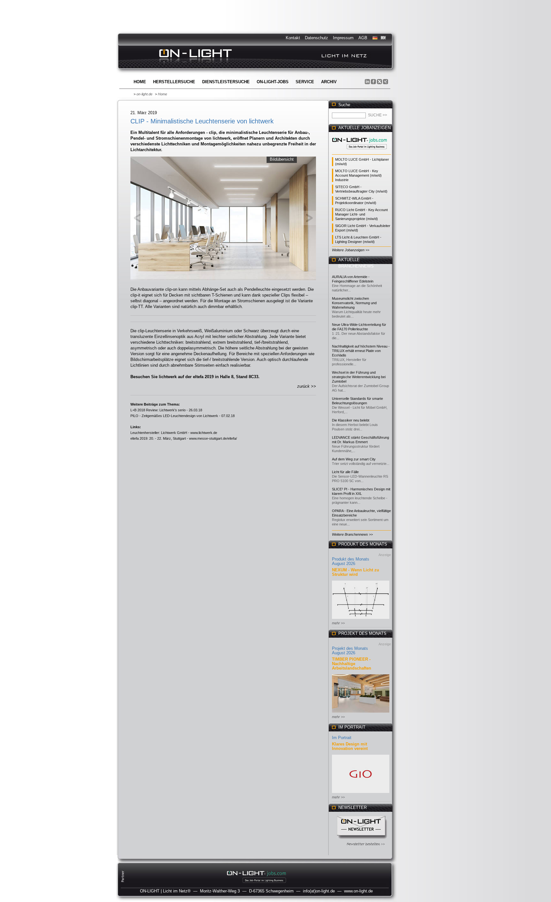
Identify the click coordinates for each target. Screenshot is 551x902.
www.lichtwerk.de (203, 433)
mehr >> (338, 623)
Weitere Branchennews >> (352, 534)
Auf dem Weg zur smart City (354, 459)
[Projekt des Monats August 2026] (360, 713)
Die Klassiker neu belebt (350, 420)
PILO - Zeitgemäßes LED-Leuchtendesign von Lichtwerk (174, 416)
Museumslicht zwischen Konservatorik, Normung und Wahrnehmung (354, 303)
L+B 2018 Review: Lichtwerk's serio (158, 410)
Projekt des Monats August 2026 (350, 650)
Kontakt (293, 37)
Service (305, 81)
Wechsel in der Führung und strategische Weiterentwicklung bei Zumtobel (359, 376)
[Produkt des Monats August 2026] (360, 619)
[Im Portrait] (360, 793)
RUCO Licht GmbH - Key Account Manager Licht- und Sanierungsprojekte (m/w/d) (361, 214)
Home (140, 81)
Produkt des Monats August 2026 (350, 561)
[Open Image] (223, 218)
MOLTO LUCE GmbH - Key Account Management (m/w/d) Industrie (358, 175)
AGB (362, 37)
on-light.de (144, 94)
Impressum (343, 37)
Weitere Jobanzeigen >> (350, 250)
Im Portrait (341, 737)
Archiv (329, 81)
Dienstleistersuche (226, 81)
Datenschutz (316, 37)
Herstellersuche (174, 81)
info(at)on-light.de (319, 891)
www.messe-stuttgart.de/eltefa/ (213, 438)
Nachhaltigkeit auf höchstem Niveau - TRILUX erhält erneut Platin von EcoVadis (361, 350)
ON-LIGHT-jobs (273, 81)
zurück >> (306, 386)
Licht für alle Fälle (345, 472)
